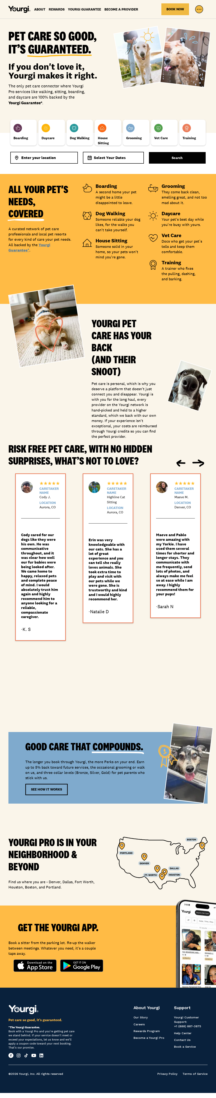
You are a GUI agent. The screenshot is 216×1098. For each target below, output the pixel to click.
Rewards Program (147, 1031)
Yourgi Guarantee (84, 9)
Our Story (141, 1017)
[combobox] (44, 158)
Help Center (183, 1033)
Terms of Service (195, 1073)
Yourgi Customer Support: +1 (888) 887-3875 (187, 1022)
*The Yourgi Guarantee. (24, 1027)
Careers (139, 1024)
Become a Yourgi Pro (149, 1037)
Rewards (57, 9)
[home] (19, 9)
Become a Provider (121, 9)
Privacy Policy (167, 1073)
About (39, 9)
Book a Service (185, 1046)
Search (177, 158)
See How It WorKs (46, 789)
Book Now (175, 9)
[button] (199, 9)
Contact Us (182, 1040)
